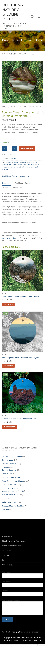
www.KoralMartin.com (31, 632)
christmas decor (24, 162)
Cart (3, 560)
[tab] (6, 183)
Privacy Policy (7, 565)
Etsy (13, 450)
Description (6, 183)
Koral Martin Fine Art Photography (15, 176)
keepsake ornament (16, 164)
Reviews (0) (17, 188)
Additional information (24, 183)
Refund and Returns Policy (12, 546)
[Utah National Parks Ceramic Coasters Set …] (42, 113)
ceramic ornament (12, 162)
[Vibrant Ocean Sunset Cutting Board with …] (38, 113)
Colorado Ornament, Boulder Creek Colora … (21, 297)
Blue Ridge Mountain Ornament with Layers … (21, 358)
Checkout (5, 555)
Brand (5, 188)
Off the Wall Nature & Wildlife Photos (15, 12)
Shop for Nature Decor (17, 53)
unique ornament (27, 167)
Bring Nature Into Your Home (13, 541)
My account (6, 550)
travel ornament (15, 167)
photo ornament (28, 164)
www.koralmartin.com (10, 238)
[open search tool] (32, 16)
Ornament (11, 106)
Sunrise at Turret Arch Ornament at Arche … (20, 419)
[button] (40, 65)
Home (4, 53)
